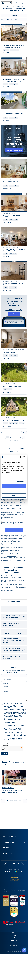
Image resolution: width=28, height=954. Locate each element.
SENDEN (5, 753)
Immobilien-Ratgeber (7, 787)
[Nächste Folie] (24, 33)
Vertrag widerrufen (14, 945)
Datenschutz (14, 940)
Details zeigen (20, 481)
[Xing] (22, 863)
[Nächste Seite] (23, 437)
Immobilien (14, 6)
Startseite (7, 6)
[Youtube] (14, 863)
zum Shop (14, 530)
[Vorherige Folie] (3, 33)
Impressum (14, 943)
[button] (14, 609)
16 (20, 437)
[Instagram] (9, 863)
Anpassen (13, 490)
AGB (14, 937)
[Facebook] (5, 863)
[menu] (26, 3)
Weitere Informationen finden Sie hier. (12, 476)
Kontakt (14, 932)
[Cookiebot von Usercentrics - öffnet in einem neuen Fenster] (20, 457)
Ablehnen (14, 495)
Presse (14, 935)
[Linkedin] (18, 863)
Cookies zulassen (14, 486)
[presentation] (14, 609)
